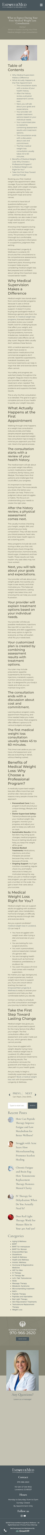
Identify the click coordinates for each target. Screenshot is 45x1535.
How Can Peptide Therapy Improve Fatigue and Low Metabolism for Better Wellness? (25, 1127)
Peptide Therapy (19, 1294)
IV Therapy (16, 1273)
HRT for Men (17, 1270)
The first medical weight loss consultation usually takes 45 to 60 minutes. (25, 151)
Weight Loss (17, 1310)
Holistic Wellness (19, 1262)
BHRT (14, 1244)
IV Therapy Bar (18, 1275)
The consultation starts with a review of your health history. (27, 88)
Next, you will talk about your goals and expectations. (26, 106)
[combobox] (17, 1106)
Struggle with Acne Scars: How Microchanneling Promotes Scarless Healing (26, 1151)
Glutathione (17, 1254)
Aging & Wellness (19, 1241)
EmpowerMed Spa (19, 1252)
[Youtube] (25, 1516)
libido (14, 1281)
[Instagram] (22, 1516)
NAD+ (14, 1291)
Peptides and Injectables (22, 1296)
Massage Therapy (19, 1283)
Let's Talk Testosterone (21, 1278)
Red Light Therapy (19, 1299)
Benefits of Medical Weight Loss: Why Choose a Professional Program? (24, 161)
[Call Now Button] (5, 1530)
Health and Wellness (20, 1260)
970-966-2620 (22, 1332)
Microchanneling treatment (23, 1289)
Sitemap (34, 1525)
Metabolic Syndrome (20, 1286)
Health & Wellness (19, 1257)
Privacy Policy (25, 1525)
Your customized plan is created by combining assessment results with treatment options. (27, 127)
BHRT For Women (19, 1249)
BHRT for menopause (21, 1246)
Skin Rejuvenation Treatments (24, 1302)
